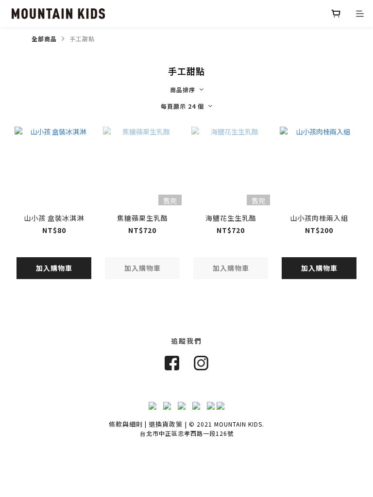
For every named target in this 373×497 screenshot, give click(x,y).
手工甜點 (82, 38)
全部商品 (44, 38)
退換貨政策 (166, 424)
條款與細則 (126, 424)
